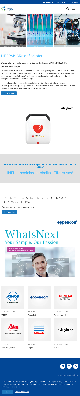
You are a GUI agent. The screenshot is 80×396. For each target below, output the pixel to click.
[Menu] (74, 9)
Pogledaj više (9, 93)
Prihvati (7, 392)
